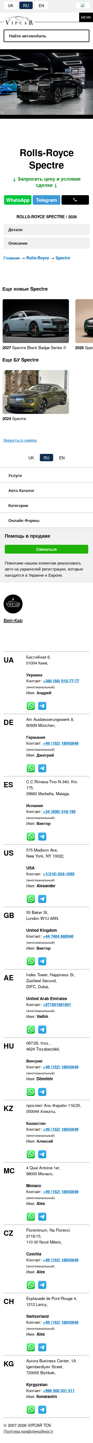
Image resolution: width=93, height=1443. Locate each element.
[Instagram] (19, 639)
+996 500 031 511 (59, 1390)
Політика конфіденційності (28, 1431)
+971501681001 (57, 1004)
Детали (15, 229)
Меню (86, 17)
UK (10, 5)
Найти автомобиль (27, 36)
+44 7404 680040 (58, 936)
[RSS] (47, 639)
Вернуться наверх (20, 440)
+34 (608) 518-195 (59, 811)
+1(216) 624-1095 (58, 874)
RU (26, 5)
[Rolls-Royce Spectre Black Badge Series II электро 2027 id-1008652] (35, 341)
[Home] (23, 17)
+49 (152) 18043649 (60, 743)
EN (41, 5)
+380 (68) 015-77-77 (61, 681)
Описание (17, 243)
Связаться (46, 549)
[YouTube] (33, 639)
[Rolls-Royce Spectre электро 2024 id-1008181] (35, 412)
